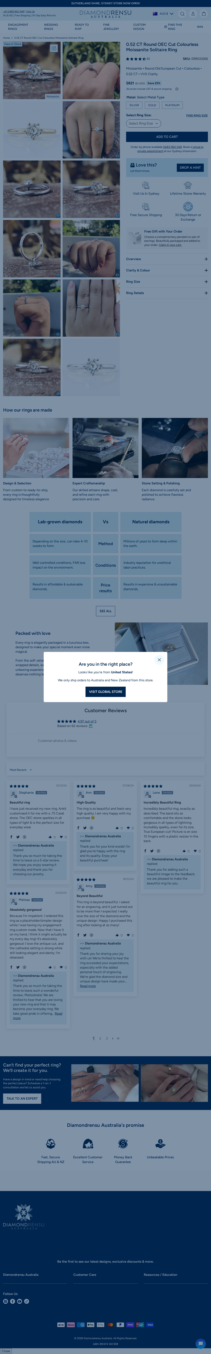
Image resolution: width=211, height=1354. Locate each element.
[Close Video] (159, 660)
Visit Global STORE (105, 692)
